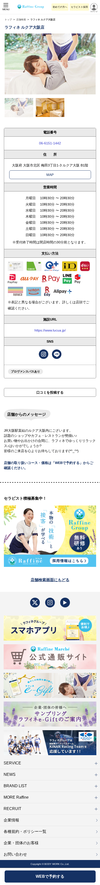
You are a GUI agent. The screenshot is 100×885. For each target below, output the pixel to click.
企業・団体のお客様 (21, 843)
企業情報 (11, 820)
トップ (8, 19)
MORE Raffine (16, 797)
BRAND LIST (15, 786)
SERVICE (12, 763)
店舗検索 (21, 19)
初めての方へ (60, 7)
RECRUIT (12, 809)
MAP (50, 175)
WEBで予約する (50, 876)
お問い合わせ (15, 854)
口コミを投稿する (50, 392)
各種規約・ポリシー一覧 (25, 831)
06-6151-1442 (50, 143)
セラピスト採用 (79, 7)
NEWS (10, 774)
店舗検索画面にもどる (50, 580)
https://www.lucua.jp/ (50, 330)
